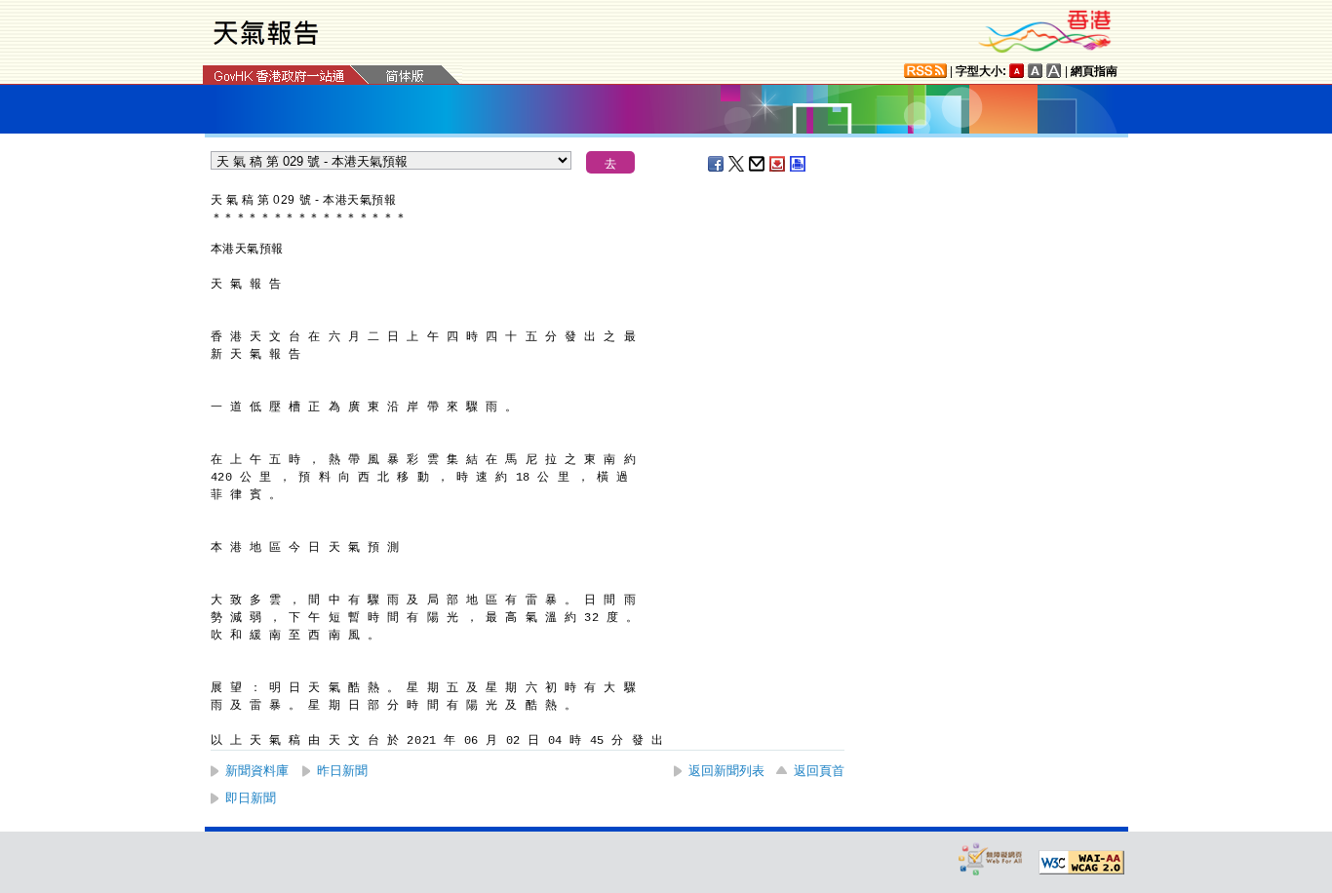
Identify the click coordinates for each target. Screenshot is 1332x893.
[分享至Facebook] (716, 164)
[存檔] (778, 164)
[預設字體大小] (1017, 70)
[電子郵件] (757, 164)
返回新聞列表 (726, 770)
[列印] (798, 164)
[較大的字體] (1035, 70)
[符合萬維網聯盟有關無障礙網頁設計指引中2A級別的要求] (1081, 862)
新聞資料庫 (257, 770)
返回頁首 (819, 770)
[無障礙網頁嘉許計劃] (991, 858)
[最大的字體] (1054, 70)
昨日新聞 (342, 770)
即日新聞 (250, 798)
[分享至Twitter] (737, 164)
